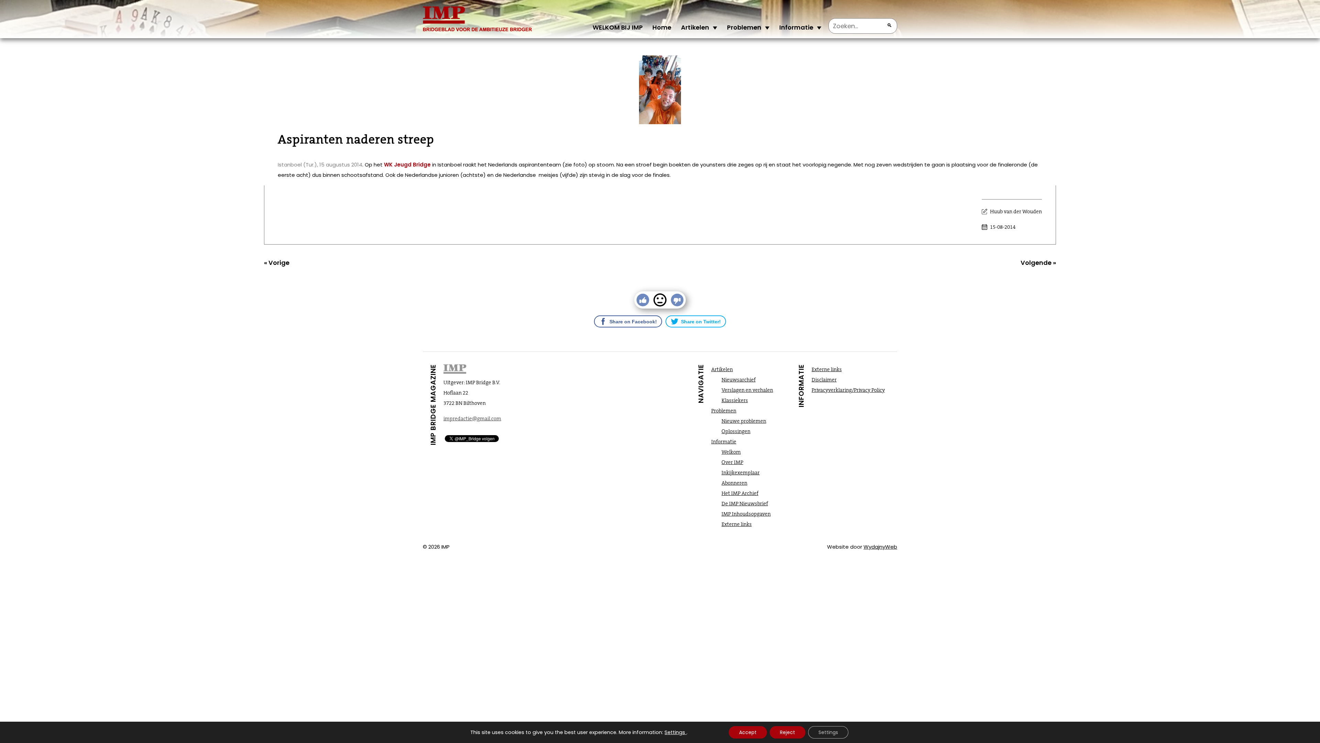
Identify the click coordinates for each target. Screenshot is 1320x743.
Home (661, 27)
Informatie (796, 27)
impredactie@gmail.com (472, 418)
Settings (674, 732)
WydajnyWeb (880, 546)
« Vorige (276, 262)
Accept (748, 732)
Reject (787, 732)
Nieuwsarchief (739, 379)
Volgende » (1038, 262)
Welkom (731, 452)
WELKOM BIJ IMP (618, 27)
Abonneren (734, 483)
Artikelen (695, 27)
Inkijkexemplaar (741, 472)
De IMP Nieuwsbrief (745, 503)
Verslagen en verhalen (747, 390)
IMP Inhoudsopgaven (746, 513)
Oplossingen (736, 431)
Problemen (744, 27)
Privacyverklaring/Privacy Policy (848, 390)
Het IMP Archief (740, 493)
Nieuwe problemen (744, 421)
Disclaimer (824, 379)
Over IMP (732, 462)
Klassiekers (735, 400)
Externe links (737, 524)
